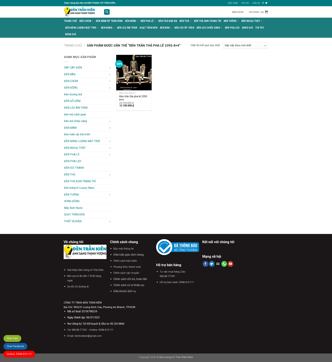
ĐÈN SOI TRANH (74, 167)
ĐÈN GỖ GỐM (72, 101)
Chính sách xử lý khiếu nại (128, 285)
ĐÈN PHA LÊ (147, 21)
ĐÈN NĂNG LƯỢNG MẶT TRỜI (80, 27)
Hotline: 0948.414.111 (19, 354)
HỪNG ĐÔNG (72, 201)
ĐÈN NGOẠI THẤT (250, 21)
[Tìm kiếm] (107, 12)
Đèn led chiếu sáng (208, 27)
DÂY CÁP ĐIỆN (73, 67)
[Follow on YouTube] (230, 264)
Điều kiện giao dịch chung (128, 254)
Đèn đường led (73, 94)
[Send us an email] (218, 264)
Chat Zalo (12, 338)
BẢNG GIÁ (247, 27)
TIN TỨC (259, 27)
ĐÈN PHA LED (232, 27)
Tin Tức (245, 3)
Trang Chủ (70, 21)
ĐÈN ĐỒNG (106, 27)
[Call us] (224, 264)
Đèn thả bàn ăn (167, 21)
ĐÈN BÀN (165, 27)
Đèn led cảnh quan (75, 114)
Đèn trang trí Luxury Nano (79, 187)
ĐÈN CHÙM (85, 21)
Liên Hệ (256, 3)
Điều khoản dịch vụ (124, 291)
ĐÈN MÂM (130, 21)
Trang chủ (73, 45)
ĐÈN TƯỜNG (230, 21)
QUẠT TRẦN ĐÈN (149, 27)
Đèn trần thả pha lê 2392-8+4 (133, 98)
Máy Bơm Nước (73, 208)
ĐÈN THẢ (184, 21)
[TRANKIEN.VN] (81, 12)
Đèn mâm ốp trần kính (109, 21)
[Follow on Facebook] (263, 3)
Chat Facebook (15, 346)
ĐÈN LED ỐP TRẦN (184, 27)
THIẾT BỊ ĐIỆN (72, 221)
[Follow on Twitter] (266, 3)
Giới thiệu (233, 3)
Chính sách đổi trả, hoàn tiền (130, 279)
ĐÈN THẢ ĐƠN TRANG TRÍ (207, 21)
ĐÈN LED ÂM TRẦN (127, 27)
